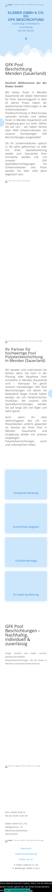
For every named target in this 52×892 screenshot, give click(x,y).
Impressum (26, 848)
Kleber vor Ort (26, 859)
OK (6, 890)
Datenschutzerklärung (26, 853)
